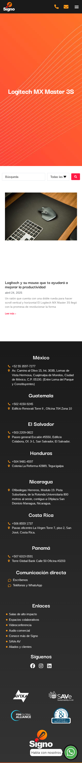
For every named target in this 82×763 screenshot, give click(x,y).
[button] (76, 6)
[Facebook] (33, 666)
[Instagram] (41, 666)
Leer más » (10, 313)
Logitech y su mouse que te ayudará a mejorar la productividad (36, 284)
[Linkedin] (49, 666)
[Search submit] (75, 176)
